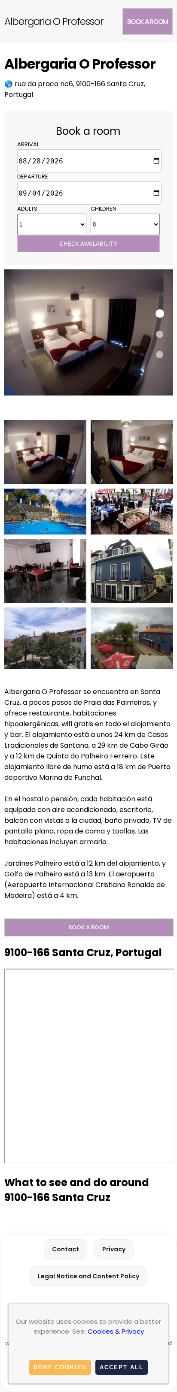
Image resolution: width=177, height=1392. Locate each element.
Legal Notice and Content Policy (88, 1276)
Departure (32, 176)
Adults (27, 209)
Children (103, 209)
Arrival (28, 144)
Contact (65, 1249)
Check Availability (88, 244)
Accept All (121, 1367)
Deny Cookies (60, 1367)
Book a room (147, 21)
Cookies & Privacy (116, 1331)
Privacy (113, 1249)
